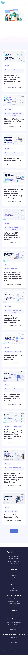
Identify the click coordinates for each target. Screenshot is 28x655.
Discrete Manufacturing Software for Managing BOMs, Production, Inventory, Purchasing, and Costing (13, 193)
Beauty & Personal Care (14, 627)
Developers (14, 640)
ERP (8, 65)
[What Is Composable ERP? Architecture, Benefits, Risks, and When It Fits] (14, 375)
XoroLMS (14, 575)
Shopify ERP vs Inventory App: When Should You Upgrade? (14, 121)
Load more (14, 530)
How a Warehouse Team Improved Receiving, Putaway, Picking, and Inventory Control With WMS (13, 276)
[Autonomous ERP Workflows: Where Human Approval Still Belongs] (14, 214)
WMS (8, 265)
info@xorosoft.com (14, 563)
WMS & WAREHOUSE (12, 269)
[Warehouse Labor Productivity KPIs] (14, 498)
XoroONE (14, 577)
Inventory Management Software (14, 71)
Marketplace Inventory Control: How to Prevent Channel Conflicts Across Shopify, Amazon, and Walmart (13, 434)
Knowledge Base (14, 637)
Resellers (14, 614)
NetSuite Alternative (14, 599)
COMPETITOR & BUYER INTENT (15, 114)
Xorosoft (19, 87)
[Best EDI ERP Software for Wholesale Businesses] (14, 338)
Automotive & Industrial (14, 624)
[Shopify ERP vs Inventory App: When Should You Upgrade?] (14, 100)
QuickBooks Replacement (14, 603)
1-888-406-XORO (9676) (14, 562)
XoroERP (14, 573)
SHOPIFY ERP (18, 186)
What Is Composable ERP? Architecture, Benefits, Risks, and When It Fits (12, 398)
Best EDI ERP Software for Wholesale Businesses (13, 357)
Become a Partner (14, 590)
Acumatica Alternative (14, 601)
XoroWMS (14, 580)
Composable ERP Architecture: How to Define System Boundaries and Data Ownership (12, 79)
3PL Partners (14, 642)
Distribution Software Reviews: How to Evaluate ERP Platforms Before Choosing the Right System (13, 477)
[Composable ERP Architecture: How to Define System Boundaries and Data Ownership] (14, 56)
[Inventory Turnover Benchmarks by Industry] (14, 139)
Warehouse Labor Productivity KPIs (11, 516)
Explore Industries (14, 629)
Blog (14, 588)
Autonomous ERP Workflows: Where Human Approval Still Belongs (12, 236)
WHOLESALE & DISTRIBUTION (14, 351)
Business (9, 109)
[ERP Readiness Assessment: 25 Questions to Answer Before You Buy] (14, 297)
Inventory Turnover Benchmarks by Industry (13, 159)
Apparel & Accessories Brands (14, 622)
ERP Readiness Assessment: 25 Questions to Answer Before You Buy (12, 319)
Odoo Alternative (14, 606)
